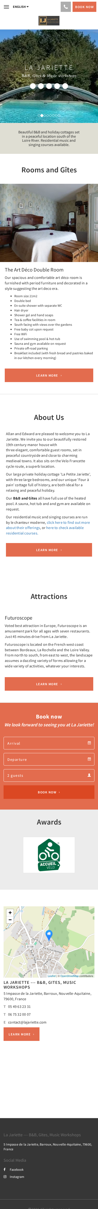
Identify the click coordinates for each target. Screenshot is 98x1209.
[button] (7, 243)
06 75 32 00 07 (19, 1014)
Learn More (47, 375)
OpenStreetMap (69, 976)
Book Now (47, 792)
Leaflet (52, 976)
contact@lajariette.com (27, 1022)
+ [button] (10, 913)
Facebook (17, 1169)
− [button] (10, 920)
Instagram (17, 1177)
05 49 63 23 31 (19, 1006)
